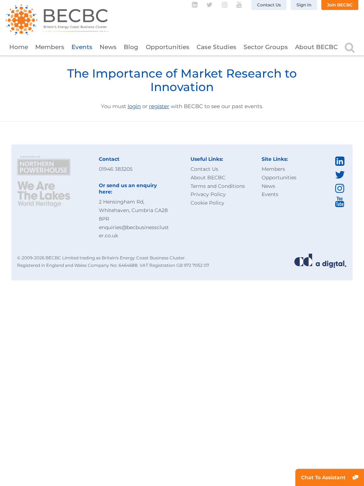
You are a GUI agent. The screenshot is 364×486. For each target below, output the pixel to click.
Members (49, 47)
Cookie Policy (207, 203)
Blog (131, 47)
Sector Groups (265, 47)
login (134, 106)
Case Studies (216, 47)
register (159, 106)
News (108, 47)
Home (18, 47)
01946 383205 (116, 169)
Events (81, 47)
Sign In (303, 4)
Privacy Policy (208, 194)
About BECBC (316, 47)
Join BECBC (340, 4)
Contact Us (269, 4)
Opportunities (167, 47)
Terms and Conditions (218, 186)
